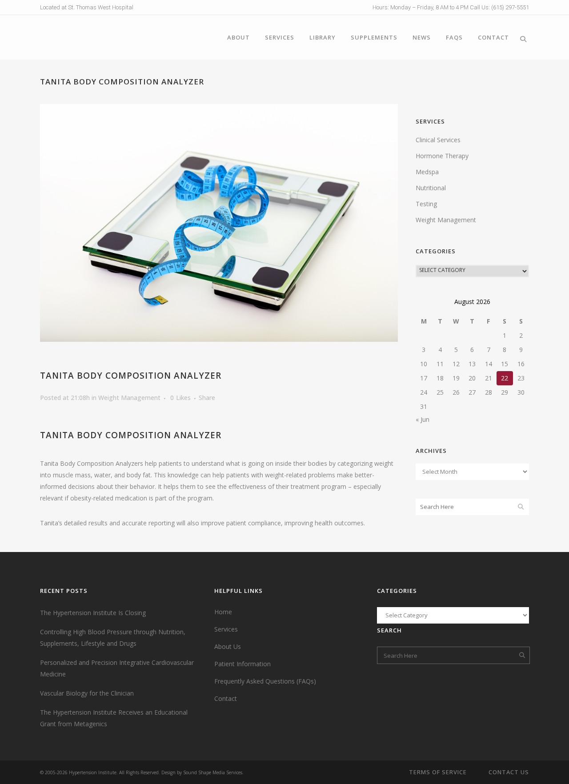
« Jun (422, 419)
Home (223, 612)
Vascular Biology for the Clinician (87, 693)
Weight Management (129, 397)
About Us (227, 646)
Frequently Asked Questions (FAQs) (265, 681)
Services (226, 629)
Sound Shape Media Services (212, 772)
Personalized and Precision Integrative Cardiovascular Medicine (117, 668)
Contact (225, 698)
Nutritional (431, 188)
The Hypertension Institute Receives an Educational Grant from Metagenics (114, 718)
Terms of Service (438, 772)
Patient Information (242, 664)
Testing (426, 204)
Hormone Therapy (442, 156)
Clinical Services (438, 140)
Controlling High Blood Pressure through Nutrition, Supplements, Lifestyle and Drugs (112, 638)
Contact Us (509, 772)
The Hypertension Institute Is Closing (93, 612)
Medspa (427, 172)
